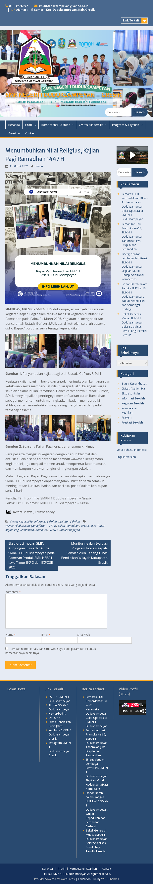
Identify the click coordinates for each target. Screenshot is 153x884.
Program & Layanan (125, 125)
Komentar (13, 592)
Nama (10, 634)
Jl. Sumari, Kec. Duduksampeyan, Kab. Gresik (63, 10)
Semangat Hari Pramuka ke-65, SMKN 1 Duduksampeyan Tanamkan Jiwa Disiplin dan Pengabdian (132, 236)
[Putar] (124, 711)
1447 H (51, 525)
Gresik (85, 525)
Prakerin (127, 417)
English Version (126, 457)
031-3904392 (18, 6)
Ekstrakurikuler (131, 393)
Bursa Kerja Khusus (134, 383)
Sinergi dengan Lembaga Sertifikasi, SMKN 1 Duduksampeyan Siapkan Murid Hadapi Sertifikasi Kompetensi (135, 266)
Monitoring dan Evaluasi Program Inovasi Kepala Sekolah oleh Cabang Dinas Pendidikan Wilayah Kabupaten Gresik (84, 553)
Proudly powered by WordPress (54, 879)
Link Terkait (131, 20)
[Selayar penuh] (144, 711)
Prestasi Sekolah (132, 422)
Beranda (14, 125)
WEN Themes (110, 879)
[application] (132, 707)
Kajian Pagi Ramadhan (19, 530)
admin (39, 166)
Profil (28, 125)
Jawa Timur (97, 525)
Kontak (29, 133)
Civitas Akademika (91, 125)
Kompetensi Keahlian (55, 125)
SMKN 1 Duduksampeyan (64, 530)
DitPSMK (54, 718)
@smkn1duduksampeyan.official (25, 525)
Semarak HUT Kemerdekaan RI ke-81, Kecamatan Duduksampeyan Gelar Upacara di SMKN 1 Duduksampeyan (135, 206)
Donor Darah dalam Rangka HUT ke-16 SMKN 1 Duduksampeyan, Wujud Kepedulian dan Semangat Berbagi (134, 296)
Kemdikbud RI (57, 713)
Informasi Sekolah (45, 521)
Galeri (12, 133)
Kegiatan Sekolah (69, 521)
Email (46, 634)
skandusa (41, 530)
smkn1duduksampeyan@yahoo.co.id (63, 6)
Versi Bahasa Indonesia (132, 450)
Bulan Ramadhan (68, 525)
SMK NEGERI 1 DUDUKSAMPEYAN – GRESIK (63, 94)
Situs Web (83, 634)
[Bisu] (142, 711)
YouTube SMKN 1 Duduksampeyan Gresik (60, 734)
